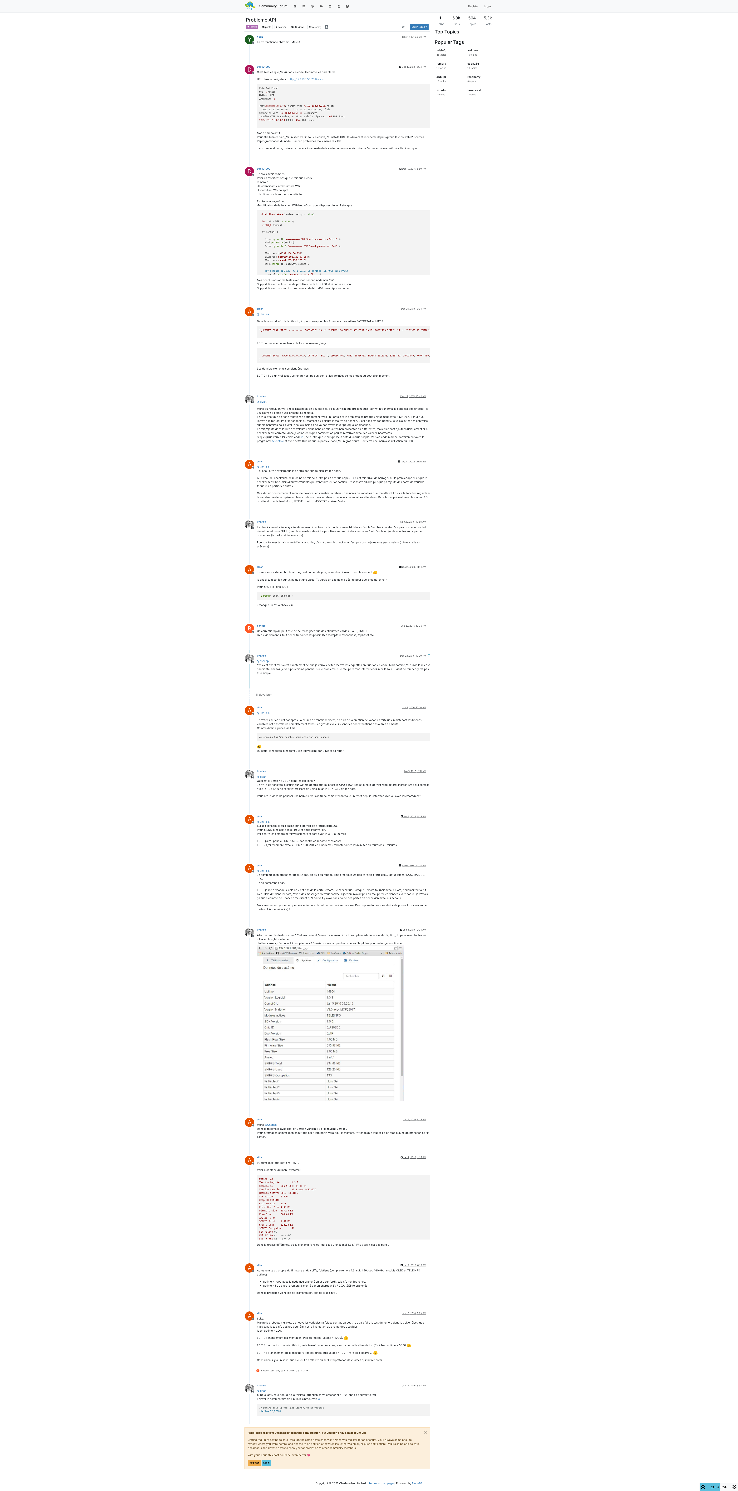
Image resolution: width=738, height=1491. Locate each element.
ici (302, 437)
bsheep (261, 625)
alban (260, 308)
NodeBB (417, 1483)
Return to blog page (381, 1483)
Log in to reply (419, 26)
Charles (261, 396)
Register (254, 1462)
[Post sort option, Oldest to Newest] (403, 27)
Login (266, 1462)
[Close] (425, 1433)
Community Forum (273, 6)
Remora (253, 27)
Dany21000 (263, 66)
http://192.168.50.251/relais (305, 79)
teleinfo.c (278, 441)
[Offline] (251, 398)
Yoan (260, 36)
